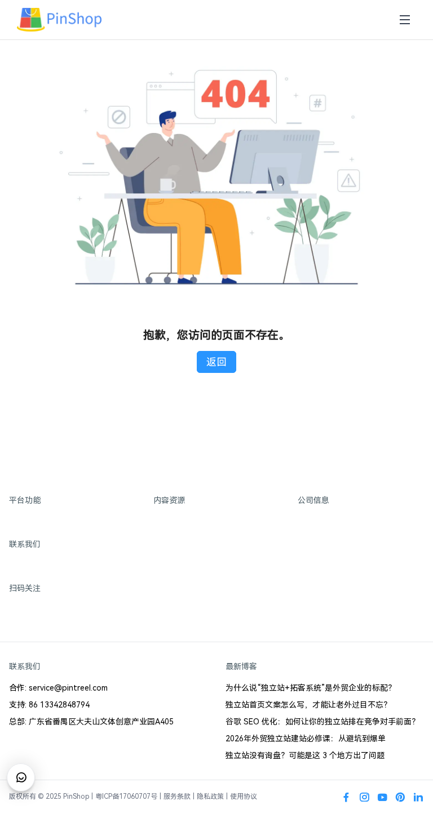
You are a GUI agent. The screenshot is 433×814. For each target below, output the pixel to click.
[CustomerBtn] (21, 777)
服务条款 (177, 796)
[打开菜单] (405, 19)
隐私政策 (210, 796)
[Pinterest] (400, 797)
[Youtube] (382, 797)
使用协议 (243, 796)
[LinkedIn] (418, 797)
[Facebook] (346, 797)
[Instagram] (364, 797)
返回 (216, 362)
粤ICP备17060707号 (126, 796)
